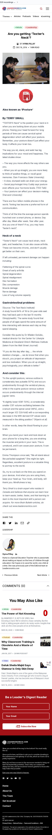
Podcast (7, 637)
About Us (7, 791)
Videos (36, 16)
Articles (17, 16)
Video (6, 661)
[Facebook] (4, 778)
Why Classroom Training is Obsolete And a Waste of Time (18, 645)
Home (5, 786)
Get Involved (9, 801)
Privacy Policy (7, 823)
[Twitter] (8, 778)
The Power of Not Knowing (18, 613)
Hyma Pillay (29, 44)
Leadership (32, 27)
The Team (8, 796)
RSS (41, 823)
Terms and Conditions (31, 823)
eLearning (45, 16)
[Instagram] (20, 778)
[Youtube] (16, 778)
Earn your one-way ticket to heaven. (16, 773)
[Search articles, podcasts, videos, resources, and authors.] (41, 8)
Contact (7, 806)
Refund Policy (17, 823)
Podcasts (27, 16)
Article (19, 27)
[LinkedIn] (12, 778)
